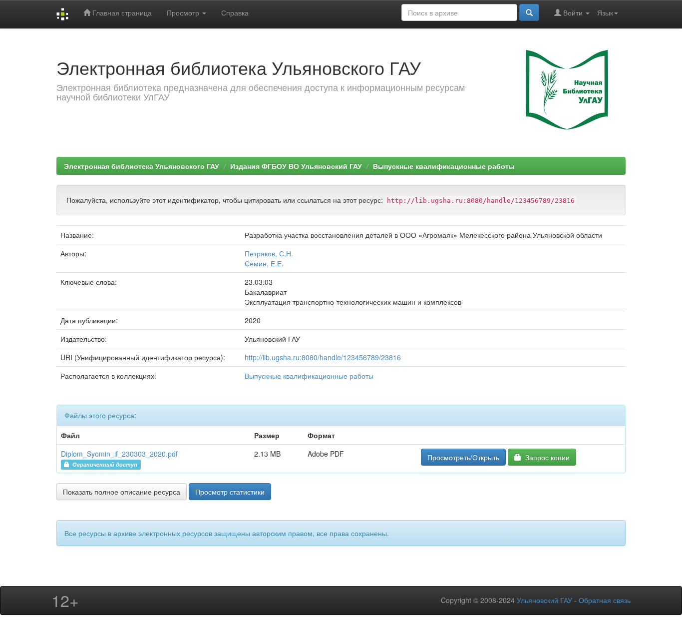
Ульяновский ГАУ (544, 600)
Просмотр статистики (230, 492)
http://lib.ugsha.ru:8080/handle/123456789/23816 (323, 357)
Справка (235, 12)
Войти (573, 12)
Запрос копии (545, 457)
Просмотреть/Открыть (463, 457)
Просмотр (184, 12)
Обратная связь (605, 600)
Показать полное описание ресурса (121, 492)
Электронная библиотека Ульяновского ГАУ (141, 166)
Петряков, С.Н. (269, 253)
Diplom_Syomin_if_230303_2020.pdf (119, 454)
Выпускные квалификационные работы (444, 166)
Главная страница (121, 12)
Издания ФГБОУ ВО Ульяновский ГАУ (296, 166)
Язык (605, 12)
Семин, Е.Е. (264, 263)
